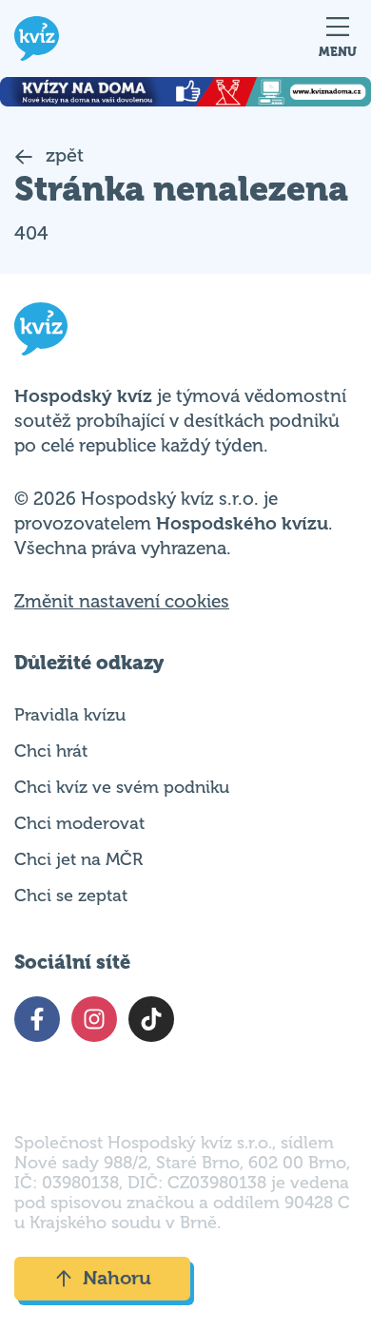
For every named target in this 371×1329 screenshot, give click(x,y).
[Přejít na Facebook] (37, 1019)
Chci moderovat (79, 823)
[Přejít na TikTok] (151, 1019)
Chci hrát (51, 751)
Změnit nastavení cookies (121, 601)
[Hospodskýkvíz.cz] (36, 38)
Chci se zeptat (70, 895)
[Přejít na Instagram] (94, 1019)
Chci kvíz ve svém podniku (121, 787)
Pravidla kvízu (70, 714)
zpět (62, 155)
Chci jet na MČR (78, 859)
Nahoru (117, 1278)
